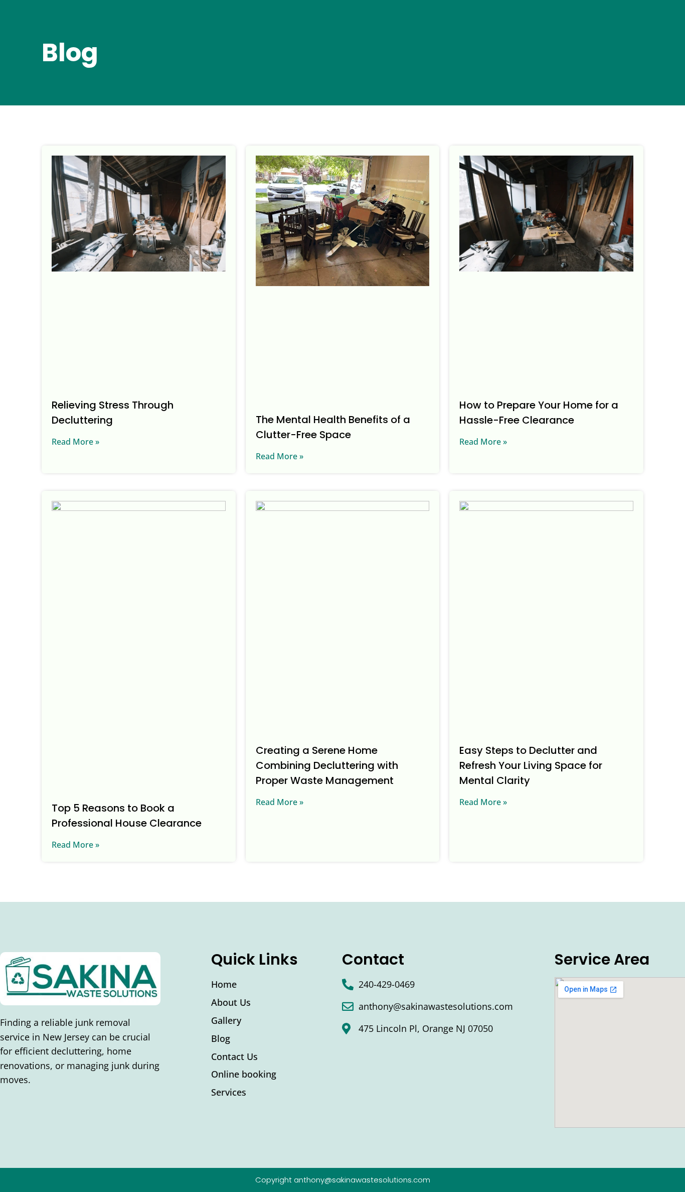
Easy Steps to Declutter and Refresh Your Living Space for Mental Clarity (530, 765)
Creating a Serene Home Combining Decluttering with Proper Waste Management (327, 765)
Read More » (75, 441)
